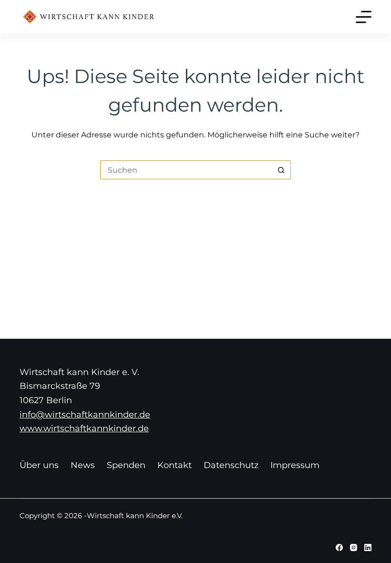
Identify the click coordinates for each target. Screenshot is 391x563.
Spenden (126, 465)
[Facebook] (339, 547)
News (83, 465)
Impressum (294, 465)
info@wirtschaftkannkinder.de (85, 414)
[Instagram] (353, 547)
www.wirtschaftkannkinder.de (84, 428)
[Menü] (363, 17)
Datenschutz (231, 465)
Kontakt (174, 465)
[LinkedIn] (367, 547)
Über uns (39, 465)
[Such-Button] (281, 169)
